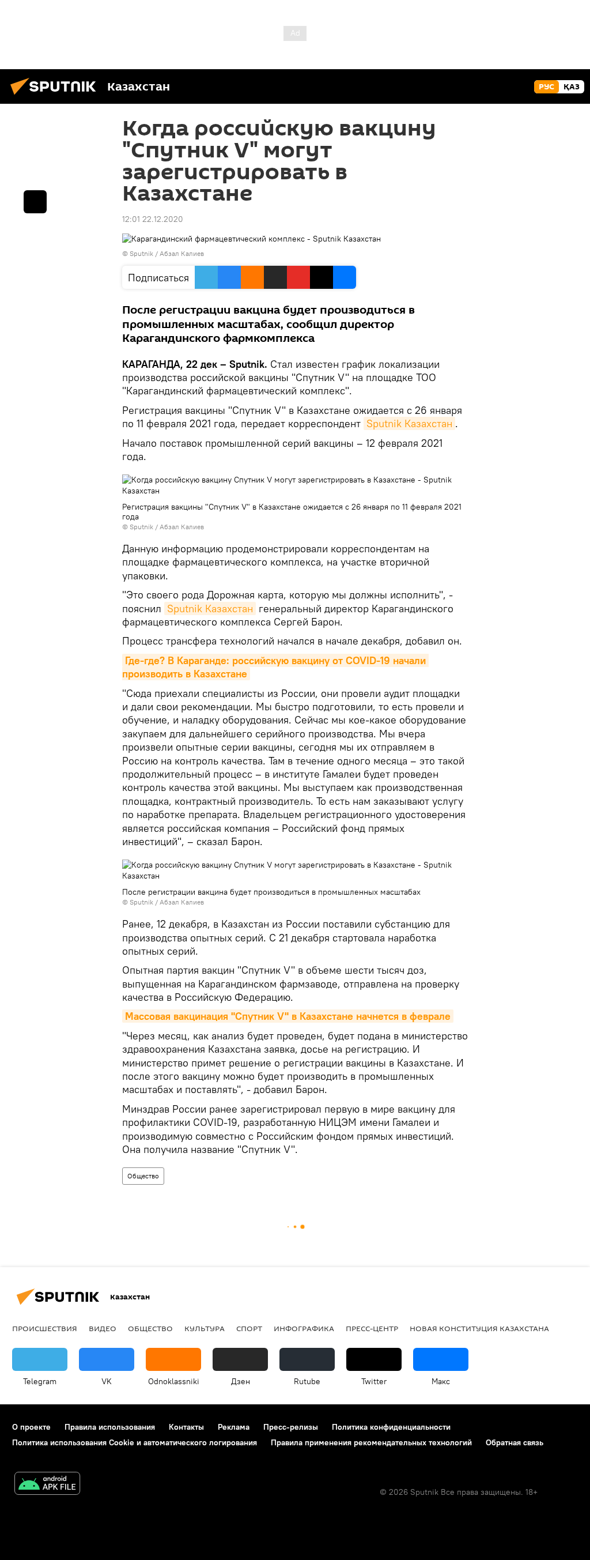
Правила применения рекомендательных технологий (371, 1442)
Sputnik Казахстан (409, 423)
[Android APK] (47, 1485)
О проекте (31, 1427)
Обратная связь (514, 1442)
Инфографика (304, 1328)
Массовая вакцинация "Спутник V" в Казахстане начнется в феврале (288, 1016)
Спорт (249, 1328)
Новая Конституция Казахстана (479, 1328)
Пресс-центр (372, 1328)
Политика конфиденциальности (391, 1427)
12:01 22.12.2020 (152, 219)
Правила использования (110, 1427)
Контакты (186, 1427)
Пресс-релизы (290, 1427)
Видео (102, 1328)
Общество (143, 1175)
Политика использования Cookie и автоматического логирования (134, 1442)
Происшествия (44, 1328)
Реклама (233, 1427)
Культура (204, 1328)
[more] (35, 201)
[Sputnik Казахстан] (56, 96)
